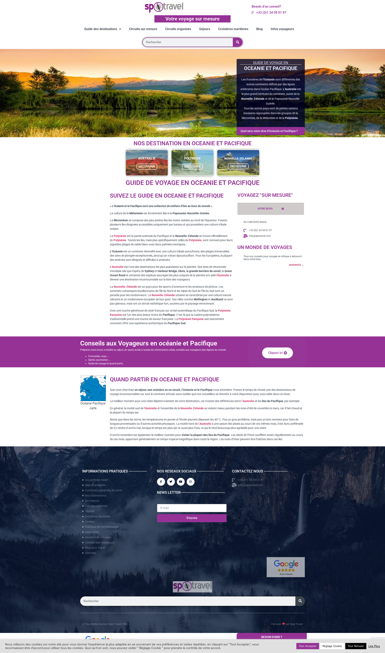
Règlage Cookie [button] (332, 646)
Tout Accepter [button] (308, 646)
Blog (259, 29)
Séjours (204, 29)
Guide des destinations (100, 29)
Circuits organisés (178, 29)
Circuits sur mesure (143, 29)
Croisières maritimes (233, 29)
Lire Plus (374, 646)
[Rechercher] (237, 42)
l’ (247, 401)
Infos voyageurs (282, 29)
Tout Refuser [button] (356, 646)
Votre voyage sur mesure (192, 19)
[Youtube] (181, 482)
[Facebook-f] (161, 482)
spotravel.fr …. (296, 264)
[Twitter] (171, 482)
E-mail (161, 501)
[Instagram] (191, 482)
